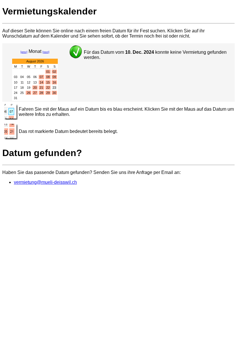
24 (15, 92)
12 (28, 82)
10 (15, 82)
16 (54, 82)
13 (35, 82)
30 (54, 92)
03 (15, 77)
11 (22, 82)
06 (35, 77)
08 (48, 77)
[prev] (24, 52)
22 (48, 87)
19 (28, 87)
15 (48, 82)
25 (22, 92)
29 (48, 92)
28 (41, 92)
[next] (45, 52)
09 (54, 77)
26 (28, 92)
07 (41, 77)
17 (15, 87)
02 (54, 71)
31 (15, 98)
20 (35, 87)
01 (48, 71)
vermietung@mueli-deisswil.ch (45, 182)
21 (41, 87)
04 (22, 77)
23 (54, 87)
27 (35, 92)
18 (22, 87)
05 (28, 77)
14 (41, 82)
